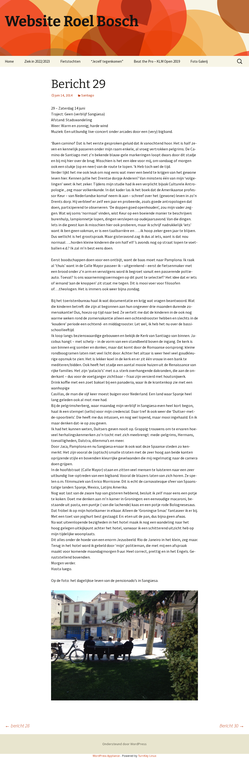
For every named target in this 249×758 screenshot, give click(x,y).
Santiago (87, 95)
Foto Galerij (199, 61)
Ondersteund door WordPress (124, 744)
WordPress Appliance (106, 756)
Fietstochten (70, 61)
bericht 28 (17, 726)
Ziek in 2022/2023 (37, 61)
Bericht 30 (232, 726)
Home (9, 61)
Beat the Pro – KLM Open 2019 (157, 61)
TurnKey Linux (147, 756)
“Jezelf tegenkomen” (107, 61)
